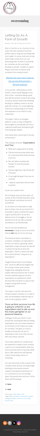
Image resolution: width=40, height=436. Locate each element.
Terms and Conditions (29, 430)
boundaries (16, 396)
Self (23, 394)
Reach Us (25, 432)
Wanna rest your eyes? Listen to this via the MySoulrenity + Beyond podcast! (20, 81)
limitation (14, 398)
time (11, 400)
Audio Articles (17, 394)
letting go (7, 398)
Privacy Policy (17, 432)
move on (19, 398)
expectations (24, 396)
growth (31, 396)
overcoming (26, 398)
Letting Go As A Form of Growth (16, 37)
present (7, 400)
